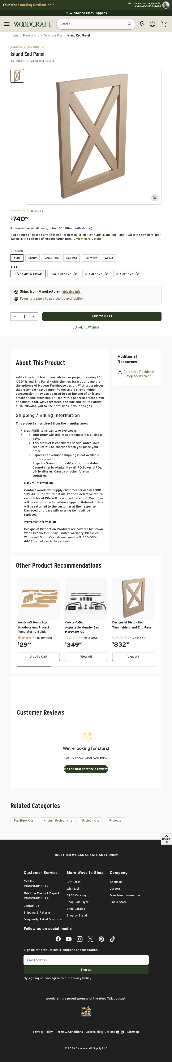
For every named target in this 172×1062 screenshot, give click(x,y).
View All (86, 656)
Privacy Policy (80, 978)
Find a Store (118, 902)
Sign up (86, 969)
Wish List (73, 888)
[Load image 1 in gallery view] (17, 76)
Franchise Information (125, 895)
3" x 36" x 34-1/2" (127, 273)
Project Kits (31, 35)
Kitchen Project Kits (57, 820)
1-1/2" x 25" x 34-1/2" (28, 273)
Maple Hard (51, 258)
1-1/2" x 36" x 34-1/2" (63, 273)
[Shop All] (7, 24)
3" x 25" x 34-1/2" (96, 273)
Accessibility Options (100, 1031)
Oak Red (71, 258)
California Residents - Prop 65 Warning (139, 374)
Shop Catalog (76, 908)
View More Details (89, 238)
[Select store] (142, 24)
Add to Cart (38, 656)
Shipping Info (71, 291)
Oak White (91, 258)
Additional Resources (127, 359)
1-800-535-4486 (36, 898)
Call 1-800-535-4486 (148, 6)
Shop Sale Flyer (78, 902)
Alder (17, 258)
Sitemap (133, 1031)
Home (14, 35)
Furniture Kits (53, 35)
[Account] (152, 24)
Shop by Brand (77, 915)
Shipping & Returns (37, 912)
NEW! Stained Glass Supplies (86, 13)
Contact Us (31, 906)
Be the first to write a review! (86, 769)
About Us (116, 882)
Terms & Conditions (69, 1031)
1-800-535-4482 (36, 886)
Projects (115, 820)
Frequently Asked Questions (43, 919)
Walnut (109, 258)
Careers (115, 888)
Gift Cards (74, 882)
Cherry (32, 258)
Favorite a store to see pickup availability (51, 299)
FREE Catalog (76, 895)
